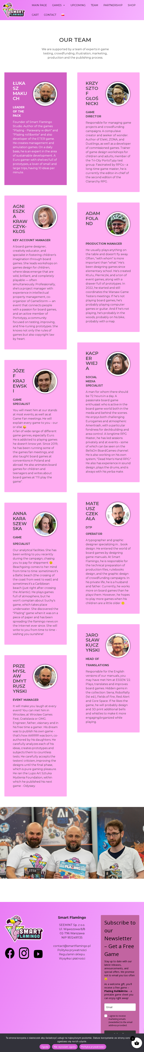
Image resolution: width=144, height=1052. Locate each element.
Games (57, 5)
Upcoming (78, 5)
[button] (5, 843)
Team (94, 5)
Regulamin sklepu (72, 954)
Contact (50, 14)
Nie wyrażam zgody (65, 1046)
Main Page (39, 5)
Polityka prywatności (72, 950)
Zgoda (44, 1046)
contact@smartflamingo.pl (72, 946)
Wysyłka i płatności (72, 958)
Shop (132, 5)
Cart (35, 14)
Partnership (113, 5)
